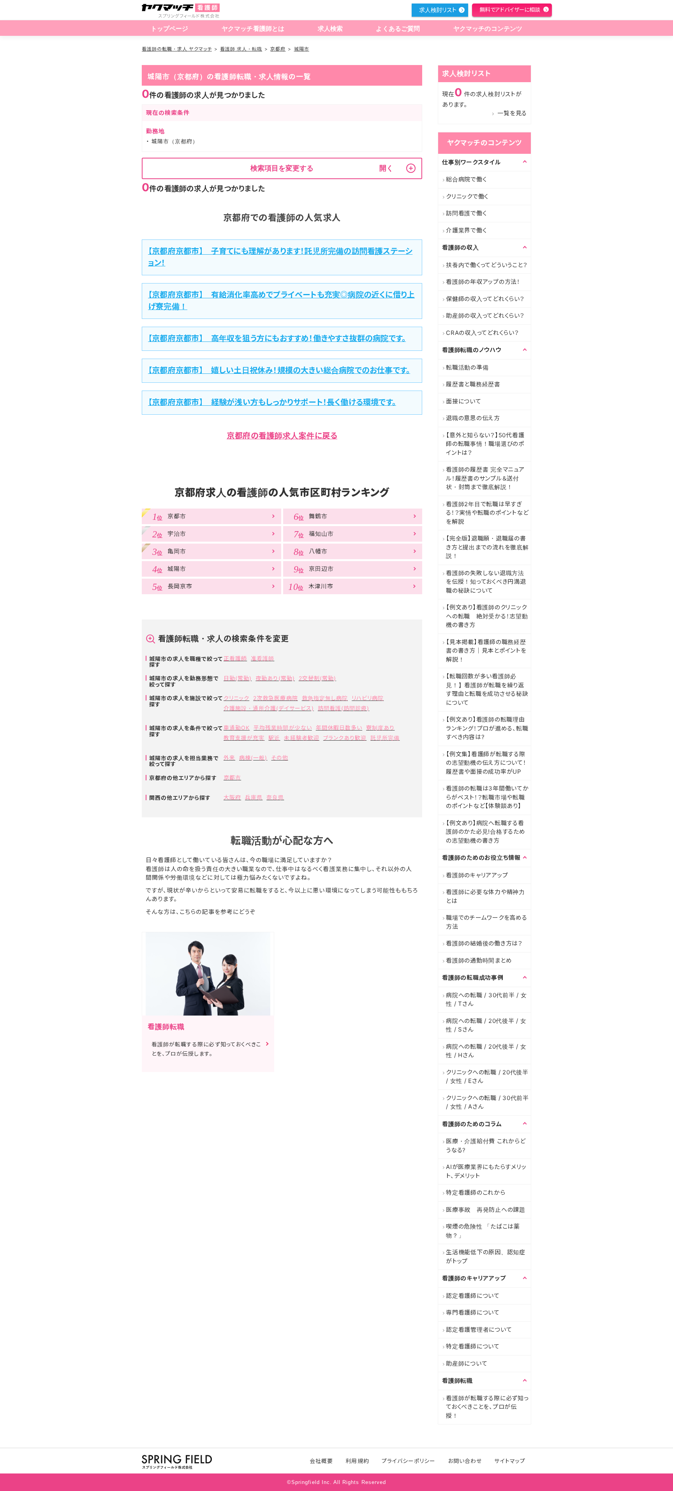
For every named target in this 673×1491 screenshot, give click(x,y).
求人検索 (330, 28)
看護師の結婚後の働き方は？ (484, 943)
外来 (229, 757)
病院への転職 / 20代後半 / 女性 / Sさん (486, 1025)
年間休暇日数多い (339, 727)
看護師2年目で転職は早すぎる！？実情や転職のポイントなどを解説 (487, 512)
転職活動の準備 (467, 367)
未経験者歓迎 (301, 737)
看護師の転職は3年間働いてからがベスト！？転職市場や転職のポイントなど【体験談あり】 (487, 797)
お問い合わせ (465, 1461)
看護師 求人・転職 (241, 49)
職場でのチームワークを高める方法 (486, 922)
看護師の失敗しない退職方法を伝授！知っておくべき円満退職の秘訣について (486, 581)
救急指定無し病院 (325, 698)
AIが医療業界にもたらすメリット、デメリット (486, 1171)
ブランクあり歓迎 (344, 737)
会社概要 (321, 1461)
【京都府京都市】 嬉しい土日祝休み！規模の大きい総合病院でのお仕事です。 (279, 370)
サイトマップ (509, 1461)
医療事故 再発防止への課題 (485, 1209)
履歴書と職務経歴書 (473, 384)
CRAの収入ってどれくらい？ (482, 332)
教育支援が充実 (244, 737)
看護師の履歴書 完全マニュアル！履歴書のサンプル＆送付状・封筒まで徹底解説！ (485, 478)
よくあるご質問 (398, 28)
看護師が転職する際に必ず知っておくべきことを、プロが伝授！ (487, 1406)
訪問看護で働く (466, 213)
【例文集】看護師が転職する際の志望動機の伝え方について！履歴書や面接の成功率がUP (486, 762)
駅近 (274, 737)
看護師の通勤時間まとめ (479, 960)
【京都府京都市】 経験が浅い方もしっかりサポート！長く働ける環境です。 (272, 402)
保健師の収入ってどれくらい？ (485, 299)
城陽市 (301, 49)
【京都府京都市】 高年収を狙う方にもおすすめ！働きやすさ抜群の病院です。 (277, 338)
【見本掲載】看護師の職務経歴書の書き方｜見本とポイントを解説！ (486, 650)
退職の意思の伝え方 (473, 418)
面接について (463, 401)
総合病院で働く (466, 179)
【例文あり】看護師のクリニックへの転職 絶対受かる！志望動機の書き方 (487, 616)
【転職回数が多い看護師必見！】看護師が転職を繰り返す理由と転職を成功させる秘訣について (487, 689)
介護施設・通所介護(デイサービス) (269, 708)
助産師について (466, 1363)
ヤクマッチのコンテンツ (488, 28)
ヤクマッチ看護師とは (253, 28)
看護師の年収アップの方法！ (483, 281)
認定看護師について (473, 1295)
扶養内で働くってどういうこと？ (486, 265)
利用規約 (357, 1461)
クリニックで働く (467, 196)
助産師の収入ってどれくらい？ (485, 315)
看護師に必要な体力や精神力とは (485, 896)
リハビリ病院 (368, 698)
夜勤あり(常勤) (274, 678)
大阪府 (232, 797)
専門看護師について (473, 1312)
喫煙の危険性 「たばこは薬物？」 (483, 1231)
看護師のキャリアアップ (477, 875)
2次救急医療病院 (275, 698)
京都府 (277, 49)
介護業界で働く (466, 230)
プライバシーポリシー (409, 1461)
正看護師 (235, 658)
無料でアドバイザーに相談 (509, 9)
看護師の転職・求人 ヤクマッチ (177, 49)
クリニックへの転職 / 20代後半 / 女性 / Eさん (487, 1077)
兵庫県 (254, 797)
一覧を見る (512, 113)
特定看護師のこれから (476, 1192)
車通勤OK (237, 727)
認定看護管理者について (479, 1329)
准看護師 (262, 658)
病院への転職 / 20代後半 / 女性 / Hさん (486, 1051)
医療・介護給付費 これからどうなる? (486, 1145)
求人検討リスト (437, 10)
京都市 (232, 777)
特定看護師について (473, 1346)
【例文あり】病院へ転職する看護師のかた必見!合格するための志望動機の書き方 (485, 831)
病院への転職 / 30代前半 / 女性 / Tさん (486, 999)
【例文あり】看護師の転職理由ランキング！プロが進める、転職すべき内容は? (487, 728)
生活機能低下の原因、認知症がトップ (485, 1256)
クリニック (236, 698)
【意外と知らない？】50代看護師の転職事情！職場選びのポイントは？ (485, 443)
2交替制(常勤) (317, 678)
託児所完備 (385, 737)
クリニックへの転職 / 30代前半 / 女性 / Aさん (487, 1102)
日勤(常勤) (238, 678)
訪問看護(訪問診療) (344, 708)
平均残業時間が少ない (283, 727)
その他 (279, 757)
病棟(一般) (253, 757)
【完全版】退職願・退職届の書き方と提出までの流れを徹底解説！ (487, 547)
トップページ (170, 28)
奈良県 (275, 797)
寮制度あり (380, 727)
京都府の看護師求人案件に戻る (282, 435)
